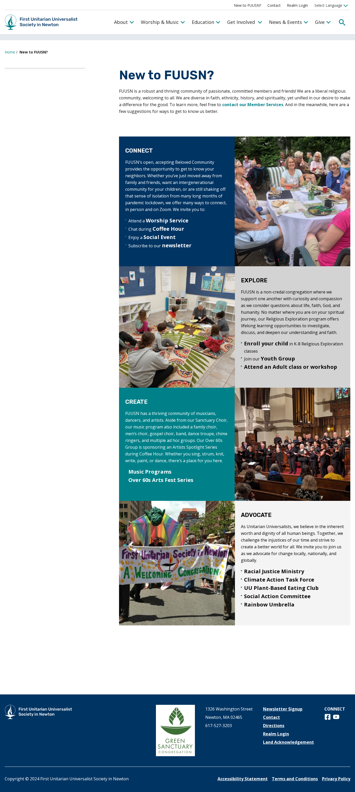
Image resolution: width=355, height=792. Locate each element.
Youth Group (278, 358)
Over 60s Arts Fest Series (160, 479)
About (121, 22)
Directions (273, 725)
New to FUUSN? (247, 5)
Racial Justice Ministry (274, 571)
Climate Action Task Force (279, 579)
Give (320, 22)
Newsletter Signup (283, 709)
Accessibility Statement (243, 779)
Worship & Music (160, 22)
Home (10, 52)
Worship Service (167, 220)
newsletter (177, 245)
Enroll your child (266, 343)
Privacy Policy (336, 779)
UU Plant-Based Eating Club (281, 587)
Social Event (159, 237)
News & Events (285, 22)
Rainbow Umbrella (269, 604)
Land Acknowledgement (288, 742)
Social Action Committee (277, 596)
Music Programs (150, 471)
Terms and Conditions (295, 779)
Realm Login (297, 5)
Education (203, 22)
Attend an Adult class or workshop (290, 366)
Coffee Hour (168, 228)
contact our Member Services (252, 104)
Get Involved (241, 22)
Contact (274, 5)
